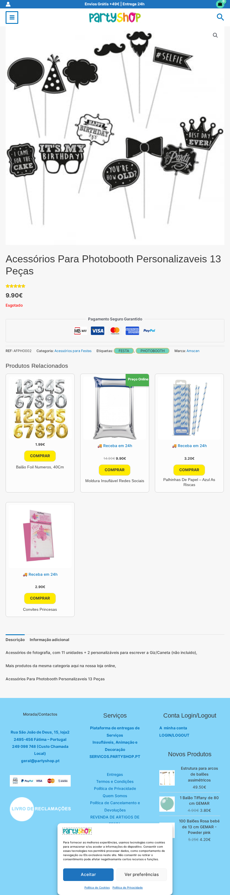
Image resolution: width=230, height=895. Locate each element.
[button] (220, 17)
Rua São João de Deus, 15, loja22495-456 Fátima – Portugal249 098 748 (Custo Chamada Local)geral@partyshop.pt (40, 746)
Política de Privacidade (127, 887)
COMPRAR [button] (115, 470)
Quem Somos (115, 796)
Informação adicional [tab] (49, 639)
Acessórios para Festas (72, 351)
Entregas (115, 774)
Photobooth (153, 351)
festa (124, 351)
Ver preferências (142, 874)
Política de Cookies (97, 887)
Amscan (193, 351)
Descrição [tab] (15, 639)
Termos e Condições (115, 781)
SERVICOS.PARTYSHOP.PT (114, 756)
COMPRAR (40, 456)
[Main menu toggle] (12, 17)
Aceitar (88, 874)
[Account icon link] (8, 4)
